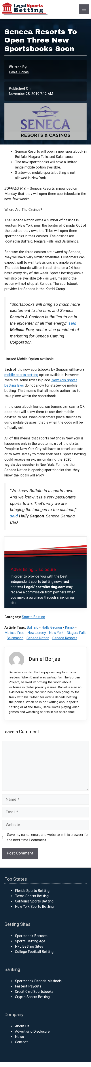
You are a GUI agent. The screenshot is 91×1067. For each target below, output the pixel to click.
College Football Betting (34, 952)
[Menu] (84, 9)
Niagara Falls (76, 633)
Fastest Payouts (28, 986)
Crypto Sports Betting (32, 997)
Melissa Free (14, 633)
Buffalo (32, 627)
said (72, 323)
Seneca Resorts (64, 638)
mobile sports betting (21, 375)
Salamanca (15, 638)
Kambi (69, 627)
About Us (22, 1026)
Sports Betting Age (30, 941)
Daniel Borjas (19, 72)
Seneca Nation (38, 638)
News (19, 1037)
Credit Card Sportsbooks (34, 991)
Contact (21, 1042)
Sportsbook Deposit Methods (38, 981)
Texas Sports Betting (32, 896)
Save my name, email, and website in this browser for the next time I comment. (48, 837)
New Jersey (36, 633)
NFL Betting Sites (29, 946)
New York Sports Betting (34, 906)
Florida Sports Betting (32, 891)
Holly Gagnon (52, 627)
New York (56, 633)
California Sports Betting (34, 901)
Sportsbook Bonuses (31, 936)
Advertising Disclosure (32, 1031)
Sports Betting (33, 617)
